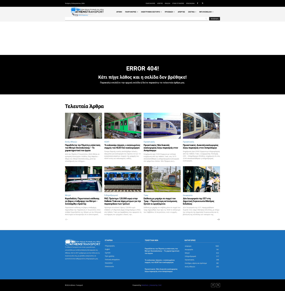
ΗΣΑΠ (106, 142)
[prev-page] (66, 219)
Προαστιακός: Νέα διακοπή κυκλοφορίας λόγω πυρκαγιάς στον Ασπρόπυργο (161, 148)
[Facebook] (198, 3)
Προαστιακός (149, 142)
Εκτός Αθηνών (71, 142)
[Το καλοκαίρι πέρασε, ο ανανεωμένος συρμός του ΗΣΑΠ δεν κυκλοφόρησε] (122, 126)
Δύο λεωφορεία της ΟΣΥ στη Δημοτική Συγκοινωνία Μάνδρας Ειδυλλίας (198, 201)
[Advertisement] (142, 38)
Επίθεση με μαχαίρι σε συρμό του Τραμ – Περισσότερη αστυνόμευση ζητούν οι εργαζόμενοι (160, 201)
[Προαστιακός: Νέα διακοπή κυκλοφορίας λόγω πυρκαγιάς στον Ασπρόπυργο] (162, 126)
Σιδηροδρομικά (111, 195)
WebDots (144, 285)
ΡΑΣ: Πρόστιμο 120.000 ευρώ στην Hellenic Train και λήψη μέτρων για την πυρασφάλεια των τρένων (122, 201)
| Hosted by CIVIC (155, 285)
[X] (203, 3)
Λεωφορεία (187, 195)
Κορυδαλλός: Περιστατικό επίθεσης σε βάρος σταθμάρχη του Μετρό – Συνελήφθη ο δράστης (82, 201)
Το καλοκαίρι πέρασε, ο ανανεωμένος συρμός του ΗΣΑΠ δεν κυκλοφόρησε (122, 146)
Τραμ (146, 195)
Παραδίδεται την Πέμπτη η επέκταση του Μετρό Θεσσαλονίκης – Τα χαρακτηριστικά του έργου (82, 148)
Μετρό (68, 195)
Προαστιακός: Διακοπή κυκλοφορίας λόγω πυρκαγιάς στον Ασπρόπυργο (200, 146)
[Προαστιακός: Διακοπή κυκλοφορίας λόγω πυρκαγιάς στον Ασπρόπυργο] (201, 126)
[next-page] (218, 219)
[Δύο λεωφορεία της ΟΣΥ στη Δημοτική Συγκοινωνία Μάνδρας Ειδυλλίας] (201, 179)
